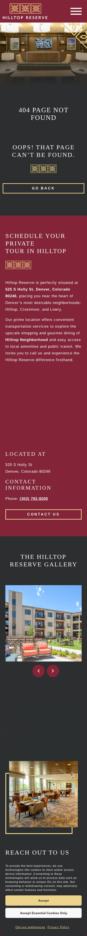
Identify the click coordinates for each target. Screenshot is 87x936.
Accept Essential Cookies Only (43, 913)
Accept (43, 900)
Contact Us (43, 514)
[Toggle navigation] (76, 11)
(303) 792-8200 (34, 499)
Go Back (43, 188)
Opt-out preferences (30, 927)
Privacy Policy (58, 927)
